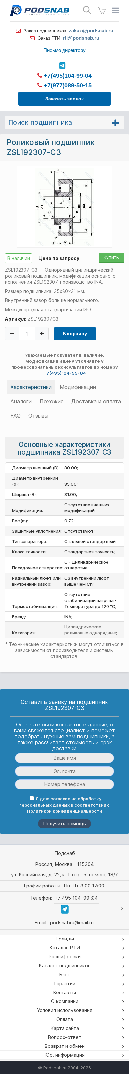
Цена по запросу (58, 258)
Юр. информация (64, 1055)
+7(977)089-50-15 (67, 85)
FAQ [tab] (15, 415)
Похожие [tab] (52, 401)
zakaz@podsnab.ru (91, 30)
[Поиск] (87, 10)
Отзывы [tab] (38, 415)
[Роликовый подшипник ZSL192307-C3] (64, 206)
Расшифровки (64, 956)
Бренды (64, 939)
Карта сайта (64, 1028)
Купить (111, 257)
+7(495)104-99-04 (67, 76)
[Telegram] (62, 65)
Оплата (64, 1019)
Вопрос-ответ (65, 1037)
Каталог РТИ (64, 947)
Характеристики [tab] (31, 387)
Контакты (64, 992)
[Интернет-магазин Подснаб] (39, 10)
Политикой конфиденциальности (64, 811)
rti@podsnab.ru (81, 38)
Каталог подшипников (65, 965)
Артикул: (15, 319)
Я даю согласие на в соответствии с (64, 805)
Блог (64, 974)
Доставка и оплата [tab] (96, 401)
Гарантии (64, 983)
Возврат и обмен (64, 1046)
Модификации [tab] (78, 387)
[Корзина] (102, 11)
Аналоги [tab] (21, 401)
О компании (64, 1001)
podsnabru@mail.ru (72, 922)
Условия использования (64, 1010)
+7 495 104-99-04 (76, 898)
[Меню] (115, 11)
